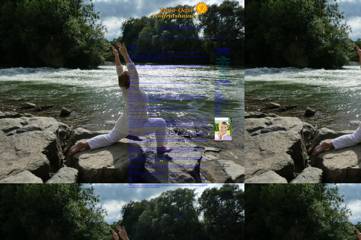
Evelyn (131, 117)
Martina (131, 177)
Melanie (131, 164)
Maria (130, 131)
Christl (131, 111)
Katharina (132, 86)
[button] (180, 216)
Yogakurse (218, 96)
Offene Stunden (219, 97)
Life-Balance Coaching (181, 37)
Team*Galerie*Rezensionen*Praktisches (211, 37)
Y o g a (142, 37)
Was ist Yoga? (219, 92)
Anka (130, 93)
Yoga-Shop (218, 111)
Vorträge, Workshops (158, 37)
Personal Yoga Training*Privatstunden (222, 100)
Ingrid (130, 55)
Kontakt (224, 77)
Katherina (132, 156)
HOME (134, 37)
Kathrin (131, 104)
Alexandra (132, 114)
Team (216, 106)
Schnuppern (218, 94)
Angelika (131, 137)
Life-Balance (218, 103)
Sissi (130, 50)
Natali (130, 146)
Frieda (131, 73)
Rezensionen (218, 109)
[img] (180, 9)
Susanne (131, 171)
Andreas (131, 81)
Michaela (131, 62)
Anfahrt (217, 114)
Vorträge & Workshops (221, 104)
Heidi (130, 184)
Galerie (217, 108)
